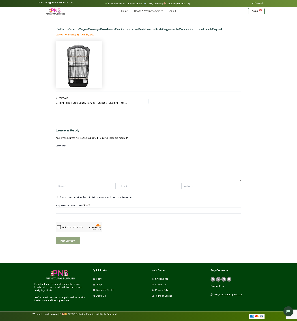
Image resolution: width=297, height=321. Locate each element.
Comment (61, 145)
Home (124, 11)
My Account (257, 3)
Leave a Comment (65, 34)
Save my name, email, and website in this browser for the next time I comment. (96, 197)
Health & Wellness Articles (148, 11)
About (172, 11)
